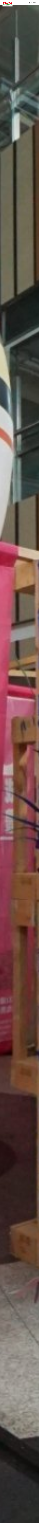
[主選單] (34, 2)
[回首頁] (7, 3)
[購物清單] (29, 3)
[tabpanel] (19, 761)
